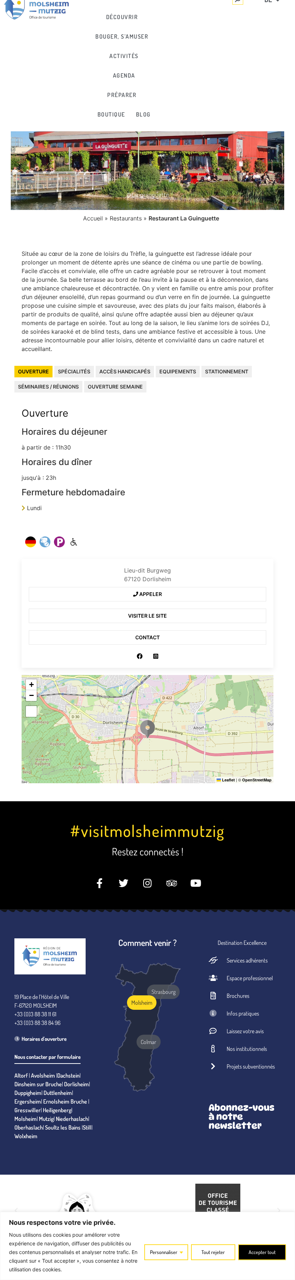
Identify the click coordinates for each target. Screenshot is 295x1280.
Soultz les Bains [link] (63, 1127)
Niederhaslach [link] (72, 1118)
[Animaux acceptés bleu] (45, 541)
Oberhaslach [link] (28, 1127)
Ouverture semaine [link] (115, 386)
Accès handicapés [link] (124, 371)
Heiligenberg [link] (57, 1110)
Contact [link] (147, 637)
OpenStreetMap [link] (257, 780)
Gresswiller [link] (27, 1110)
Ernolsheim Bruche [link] (65, 1101)
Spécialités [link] (74, 371)
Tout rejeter (213, 1252)
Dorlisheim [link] (76, 1084)
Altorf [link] (21, 1075)
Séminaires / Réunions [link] (48, 386)
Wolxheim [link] (25, 1136)
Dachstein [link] (68, 1075)
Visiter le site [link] (147, 616)
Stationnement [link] (226, 371)
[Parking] (59, 541)
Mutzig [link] (46, 1118)
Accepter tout (262, 1252)
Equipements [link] (177, 371)
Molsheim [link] (25, 1118)
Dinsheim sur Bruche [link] (38, 1084)
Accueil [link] (93, 218)
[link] (124, 17)
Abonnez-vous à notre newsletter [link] (241, 1116)
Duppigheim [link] (27, 1092)
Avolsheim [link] (43, 1075)
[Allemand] (30, 541)
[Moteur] (73, 541)
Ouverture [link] (33, 371)
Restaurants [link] (126, 218)
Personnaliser (163, 1252)
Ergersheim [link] (27, 1101)
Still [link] (87, 1127)
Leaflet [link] (228, 780)
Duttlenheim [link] (58, 1092)
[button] (147, 729)
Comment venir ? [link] (147, 942)
